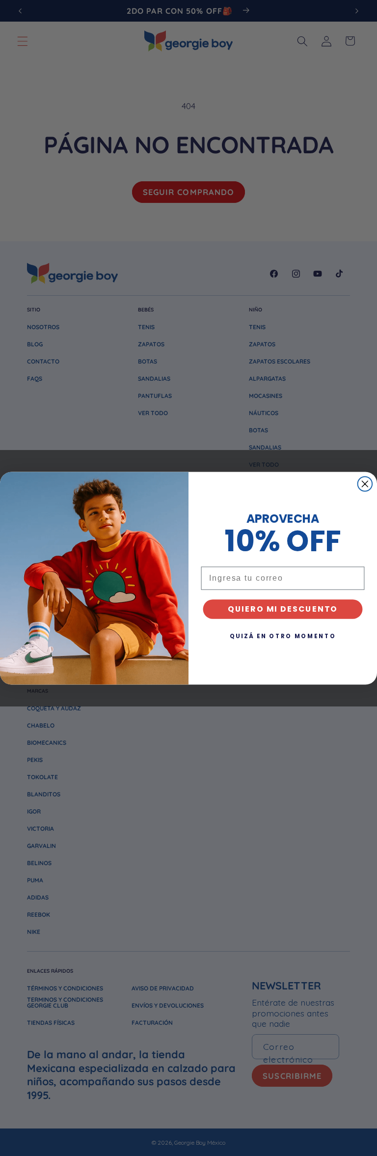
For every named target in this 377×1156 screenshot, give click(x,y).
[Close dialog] (365, 484)
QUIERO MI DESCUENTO (283, 609)
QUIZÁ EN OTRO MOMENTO (283, 636)
